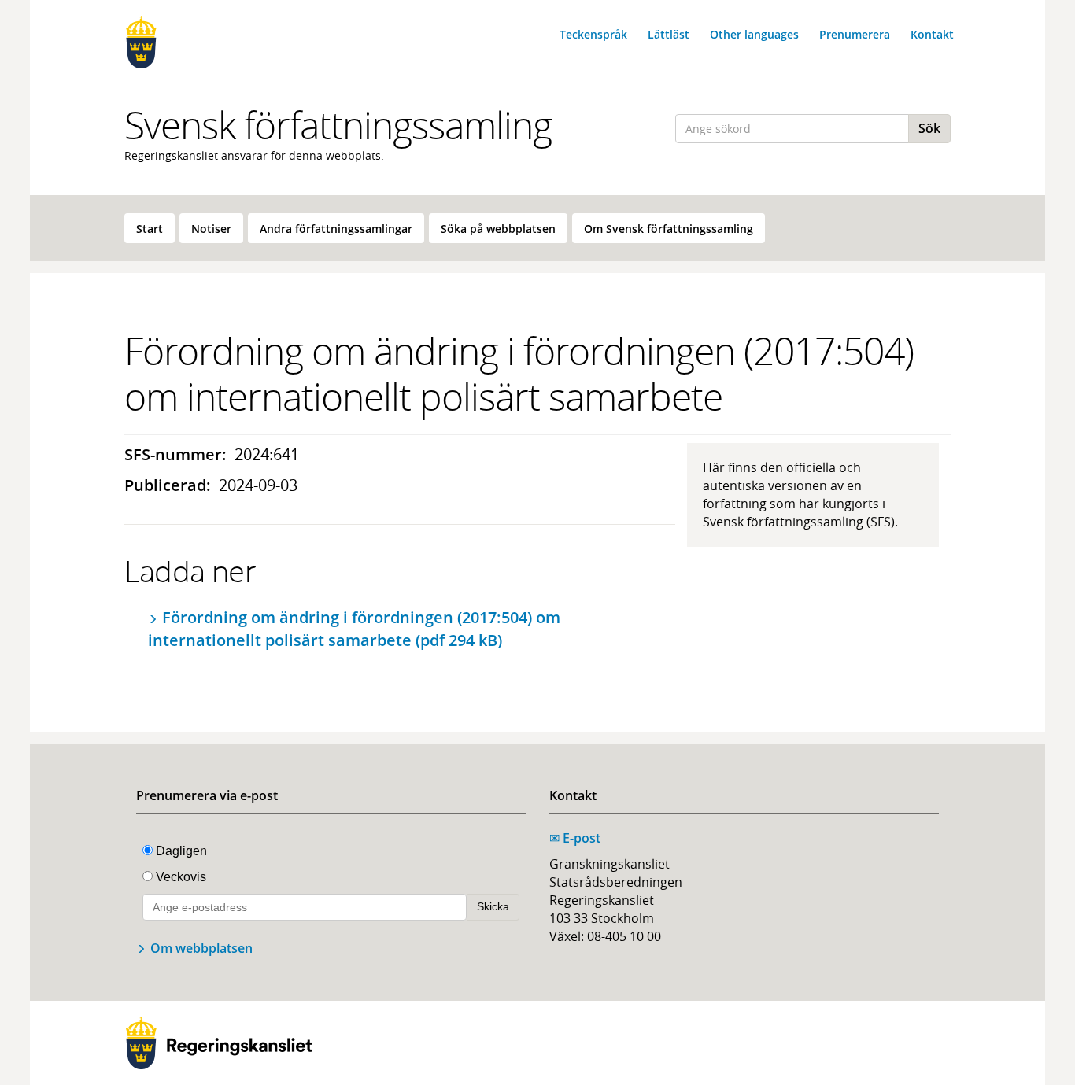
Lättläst (668, 34)
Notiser (211, 228)
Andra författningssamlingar (336, 228)
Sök (929, 128)
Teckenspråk (593, 34)
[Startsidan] (218, 42)
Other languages (754, 34)
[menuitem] (149, 228)
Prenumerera (854, 34)
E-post (574, 838)
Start (149, 228)
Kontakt (932, 34)
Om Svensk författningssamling (668, 228)
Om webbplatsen (201, 948)
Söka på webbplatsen (498, 228)
